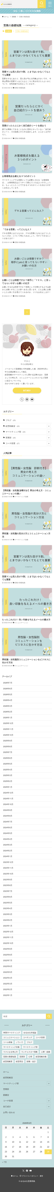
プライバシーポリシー (29, 1176)
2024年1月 (7, 856)
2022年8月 (7, 954)
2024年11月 (8, 798)
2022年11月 (8, 937)
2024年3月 (7, 844)
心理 (30, 1056)
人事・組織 (45, 1051)
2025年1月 (7, 786)
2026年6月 (7, 688)
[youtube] (32, 399)
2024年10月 (8, 804)
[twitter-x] (22, 399)
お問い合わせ (9, 1112)
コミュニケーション (11, 1037)
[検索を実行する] (49, 1016)
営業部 (8, 31)
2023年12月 (8, 862)
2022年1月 (7, 995)
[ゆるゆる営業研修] (6, 4)
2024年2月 (7, 850)
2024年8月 (7, 815)
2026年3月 (7, 705)
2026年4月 (7, 700)
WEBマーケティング (11, 1032)
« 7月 (4, 1161)
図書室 (6, 1094)
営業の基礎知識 (9, 1056)
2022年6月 (7, 966)
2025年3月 (7, 775)
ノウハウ (19, 1042)
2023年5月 (7, 902)
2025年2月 (7, 781)
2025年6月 (7, 758)
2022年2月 (7, 989)
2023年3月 (7, 914)
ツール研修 (7, 1042)
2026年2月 (7, 711)
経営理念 (19, 1061)
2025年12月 (8, 723)
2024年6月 (7, 827)
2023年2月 (7, 920)
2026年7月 (7, 682)
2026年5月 (7, 694)
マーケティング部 (16, 431)
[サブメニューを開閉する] (49, 426)
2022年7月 (7, 960)
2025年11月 (8, 729)
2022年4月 (7, 977)
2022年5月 (7, 972)
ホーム (6, 1071)
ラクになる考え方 (10, 1051)
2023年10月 (8, 873)
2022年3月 (7, 983)
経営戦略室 (13, 426)
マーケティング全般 (11, 1047)
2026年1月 (7, 717)
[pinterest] (27, 399)
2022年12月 (8, 931)
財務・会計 (31, 1061)
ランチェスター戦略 (29, 1051)
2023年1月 (7, 925)
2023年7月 (7, 891)
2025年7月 (7, 752)
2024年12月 (8, 792)
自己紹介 (27, 390)
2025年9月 (7, 740)
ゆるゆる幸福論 (30, 1032)
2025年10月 (8, 734)
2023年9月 (7, 879)
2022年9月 (7, 948)
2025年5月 (7, 763)
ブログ (11, 420)
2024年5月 (7, 833)
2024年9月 (7, 810)
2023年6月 (7, 896)
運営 (41, 1176)
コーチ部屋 (13, 443)
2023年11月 (8, 867)
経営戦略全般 (41, 1056)
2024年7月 (7, 821)
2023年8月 (7, 885)
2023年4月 (7, 908)
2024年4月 (7, 839)
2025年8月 (7, 746)
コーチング (27, 1037)
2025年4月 (7, 769)
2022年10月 (8, 943)
